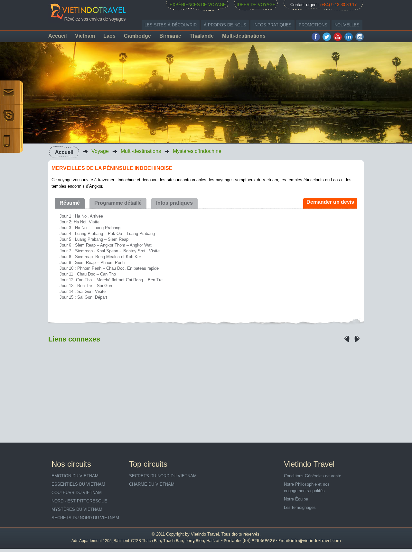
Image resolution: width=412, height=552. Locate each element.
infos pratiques (272, 25)
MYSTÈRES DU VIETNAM (77, 509)
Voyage (100, 151)
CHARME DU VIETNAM (151, 484)
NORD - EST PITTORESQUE (79, 501)
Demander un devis (330, 202)
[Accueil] (64, 151)
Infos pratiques (174, 203)
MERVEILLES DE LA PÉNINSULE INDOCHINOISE (112, 168)
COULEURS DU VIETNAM (77, 492)
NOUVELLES (347, 25)
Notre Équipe (296, 499)
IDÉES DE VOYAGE (256, 4)
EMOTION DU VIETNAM (75, 475)
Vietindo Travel (205, 534)
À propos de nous (225, 25)
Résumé (70, 203)
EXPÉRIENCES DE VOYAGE (198, 4)
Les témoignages (300, 507)
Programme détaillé (118, 203)
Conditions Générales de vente (312, 475)
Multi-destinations (141, 151)
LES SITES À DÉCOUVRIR (171, 25)
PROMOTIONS (313, 25)
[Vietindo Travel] (88, 11)
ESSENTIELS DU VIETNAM (78, 484)
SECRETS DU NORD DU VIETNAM (85, 517)
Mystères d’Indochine (197, 151)
